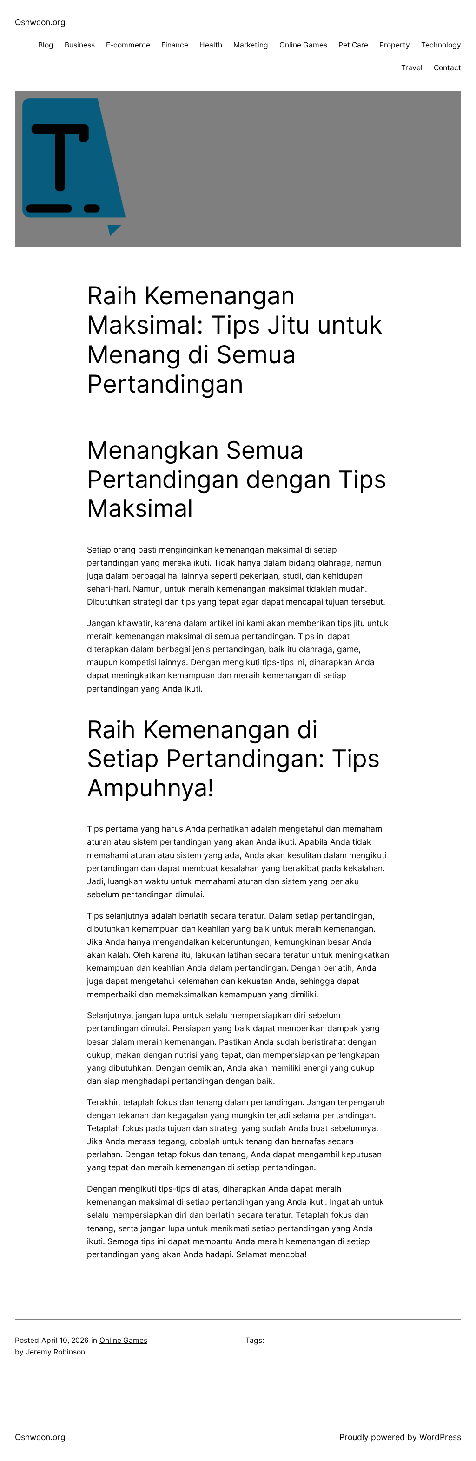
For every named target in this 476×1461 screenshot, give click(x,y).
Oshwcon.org (40, 22)
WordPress (440, 1437)
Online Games (123, 1340)
